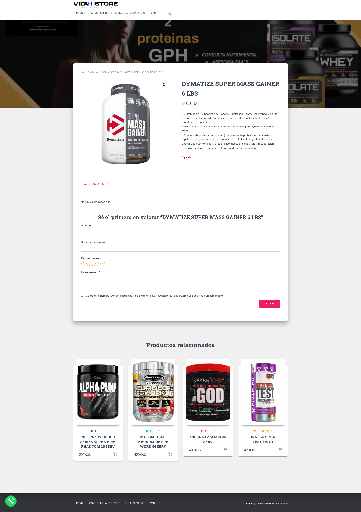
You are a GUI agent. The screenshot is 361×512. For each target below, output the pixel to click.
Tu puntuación (91, 258)
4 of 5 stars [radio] (99, 264)
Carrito (156, 13)
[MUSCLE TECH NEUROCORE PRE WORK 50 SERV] (153, 392)
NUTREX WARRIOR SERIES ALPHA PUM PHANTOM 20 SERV (98, 441)
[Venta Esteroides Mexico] (95, 5)
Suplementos (95, 72)
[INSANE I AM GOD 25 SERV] (208, 392)
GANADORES (110, 72)
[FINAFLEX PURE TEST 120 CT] (263, 392)
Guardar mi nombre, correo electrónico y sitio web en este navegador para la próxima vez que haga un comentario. (155, 295)
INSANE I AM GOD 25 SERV (208, 439)
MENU (79, 13)
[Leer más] (115, 454)
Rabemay (282, 503)
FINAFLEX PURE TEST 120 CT (263, 439)
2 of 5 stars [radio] (88, 264)
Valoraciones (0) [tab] (96, 183)
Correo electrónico (93, 241)
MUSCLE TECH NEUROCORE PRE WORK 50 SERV (153, 441)
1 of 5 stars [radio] (83, 264)
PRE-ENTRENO (98, 431)
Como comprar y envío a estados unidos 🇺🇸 (118, 13)
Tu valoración (90, 271)
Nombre (86, 225)
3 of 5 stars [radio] (93, 264)
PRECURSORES (263, 431)
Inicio (83, 72)
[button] (164, 84)
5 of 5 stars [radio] (104, 264)
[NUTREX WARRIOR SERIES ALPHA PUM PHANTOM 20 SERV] (98, 392)
